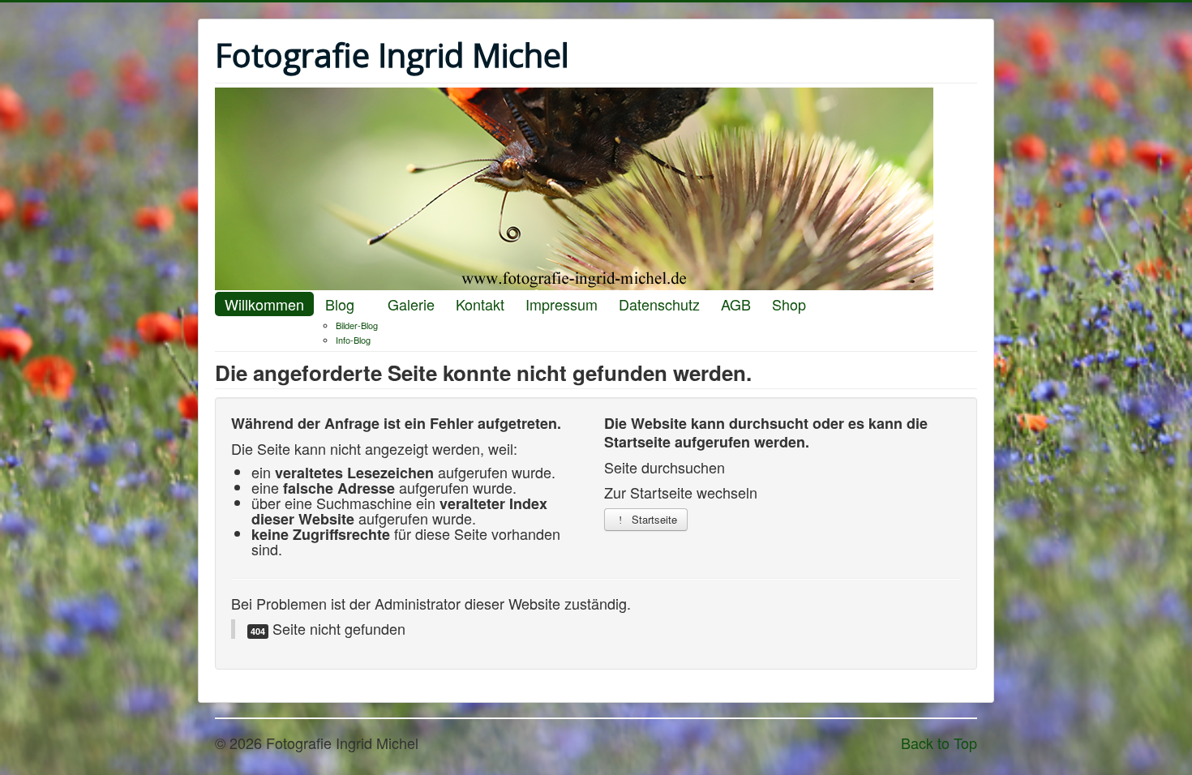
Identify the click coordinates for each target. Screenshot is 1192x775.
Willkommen (264, 304)
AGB (736, 304)
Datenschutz (659, 304)
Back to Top (939, 742)
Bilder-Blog (357, 325)
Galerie (411, 304)
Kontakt (480, 304)
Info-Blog (353, 339)
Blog (339, 304)
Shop (789, 304)
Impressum (561, 304)
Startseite (652, 519)
